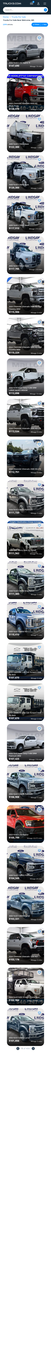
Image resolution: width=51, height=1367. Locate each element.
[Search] (45, 9)
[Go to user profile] (38, 3)
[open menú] (45, 3)
